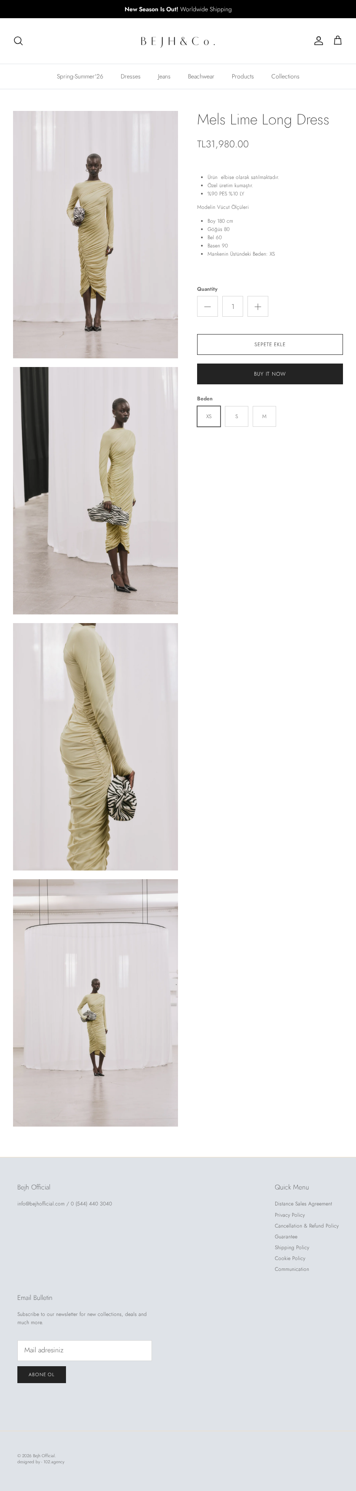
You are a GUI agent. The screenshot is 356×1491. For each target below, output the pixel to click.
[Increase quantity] (257, 306)
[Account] (317, 41)
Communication (292, 1269)
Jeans (164, 76)
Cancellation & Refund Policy (307, 1226)
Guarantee (286, 1237)
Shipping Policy (292, 1247)
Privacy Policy (290, 1215)
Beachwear (201, 76)
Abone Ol (42, 1374)
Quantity (207, 289)
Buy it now (270, 374)
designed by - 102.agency (40, 1462)
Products (243, 76)
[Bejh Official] (178, 41)
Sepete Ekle (270, 344)
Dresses (131, 76)
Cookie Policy (290, 1258)
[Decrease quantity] (207, 306)
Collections (285, 76)
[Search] (18, 41)
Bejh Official (44, 1455)
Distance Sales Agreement (303, 1204)
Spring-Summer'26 (80, 76)
